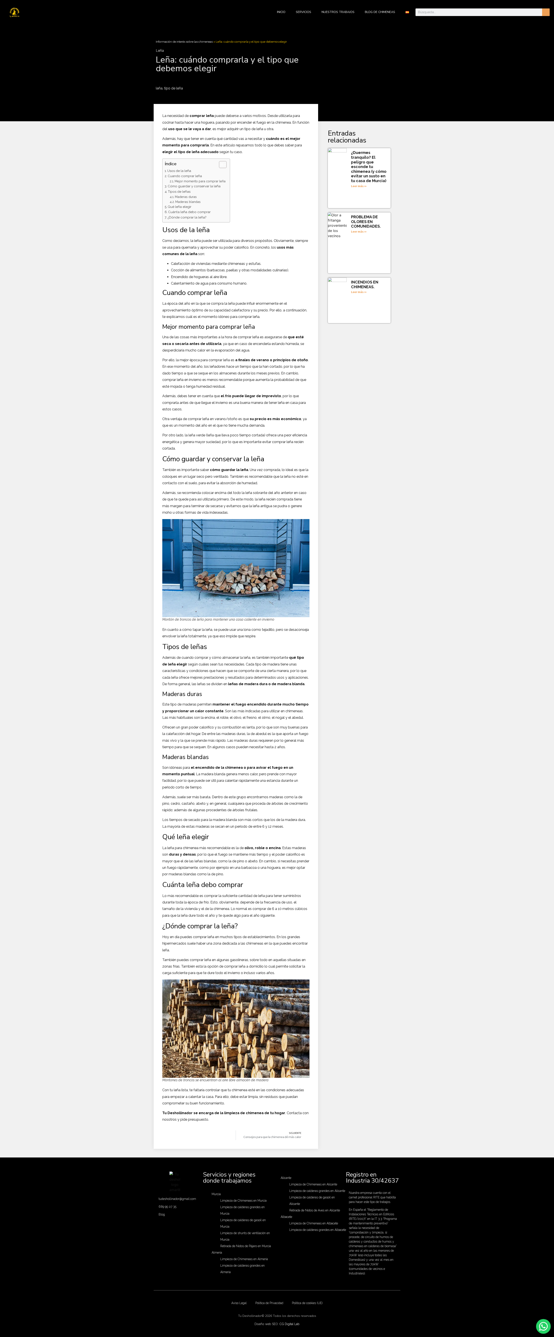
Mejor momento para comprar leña (200, 181)
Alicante (286, 1178)
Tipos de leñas (179, 192)
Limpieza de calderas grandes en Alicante (317, 1191)
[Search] (546, 12)
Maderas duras (186, 197)
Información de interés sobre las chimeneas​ (184, 41)
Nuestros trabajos (338, 12)
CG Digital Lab (289, 1324)
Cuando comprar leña (185, 176)
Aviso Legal (239, 1303)
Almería (217, 1252)
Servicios (303, 12)
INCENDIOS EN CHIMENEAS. (364, 284)
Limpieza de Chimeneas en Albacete (313, 1223)
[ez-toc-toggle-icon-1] (220, 164)
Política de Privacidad (269, 1303)
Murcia (216, 1194)
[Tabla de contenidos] (223, 164)
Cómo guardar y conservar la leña (194, 186)
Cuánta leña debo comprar (189, 212)
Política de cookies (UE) (307, 1303)
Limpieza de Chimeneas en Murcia (243, 1200)
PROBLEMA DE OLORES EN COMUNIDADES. (366, 221)
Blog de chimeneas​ (380, 12)
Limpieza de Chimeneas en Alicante (313, 1184)
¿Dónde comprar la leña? (186, 217)
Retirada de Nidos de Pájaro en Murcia (245, 1246)
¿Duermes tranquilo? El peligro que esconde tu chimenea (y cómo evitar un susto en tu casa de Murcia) (369, 166)
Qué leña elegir (179, 207)
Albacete (286, 1217)
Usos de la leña (179, 171)
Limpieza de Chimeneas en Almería (244, 1259)
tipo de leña (173, 88)
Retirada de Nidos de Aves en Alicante (314, 1210)
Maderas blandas (188, 202)
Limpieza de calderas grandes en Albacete (317, 1230)
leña (159, 88)
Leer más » (359, 186)
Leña (160, 51)
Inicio (281, 12)
